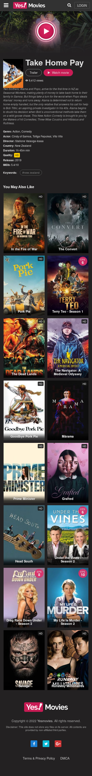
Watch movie (60, 72)
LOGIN (82, 5)
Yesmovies (44, 721)
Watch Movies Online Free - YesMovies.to (29, 5)
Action (16, 131)
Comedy (26, 131)
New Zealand (23, 145)
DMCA (64, 758)
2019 (18, 160)
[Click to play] (46, 31)
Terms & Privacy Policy (39, 758)
